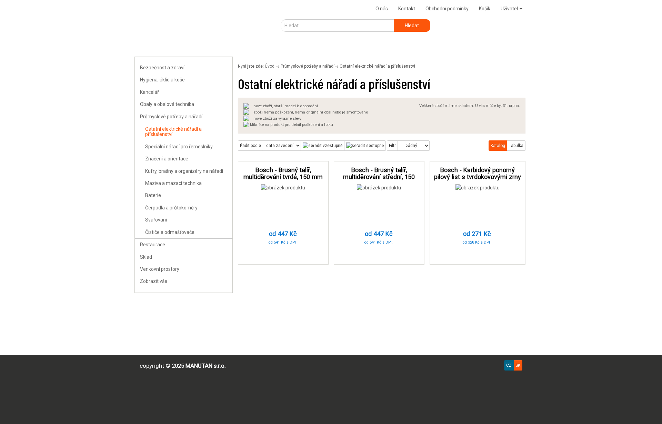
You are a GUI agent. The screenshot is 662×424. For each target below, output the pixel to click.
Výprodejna (150, 8)
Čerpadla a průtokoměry (171, 207)
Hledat (412, 25)
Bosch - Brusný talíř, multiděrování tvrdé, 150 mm (283, 173)
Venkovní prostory (159, 269)
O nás (381, 8)
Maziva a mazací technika (173, 183)
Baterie (153, 195)
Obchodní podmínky (447, 8)
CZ (509, 365)
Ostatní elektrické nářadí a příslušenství (173, 131)
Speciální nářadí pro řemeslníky (179, 146)
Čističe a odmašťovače (169, 232)
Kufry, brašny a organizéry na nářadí (184, 171)
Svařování (156, 220)
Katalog (498, 145)
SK (517, 365)
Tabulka (516, 145)
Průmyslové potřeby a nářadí (171, 116)
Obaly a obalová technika (167, 104)
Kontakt (406, 8)
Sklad (146, 257)
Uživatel (510, 8)
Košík (484, 8)
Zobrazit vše (153, 281)
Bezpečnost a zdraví (162, 67)
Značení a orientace (166, 158)
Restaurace (152, 244)
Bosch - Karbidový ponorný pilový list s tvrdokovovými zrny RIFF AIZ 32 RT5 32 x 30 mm (477, 176)
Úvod (269, 66)
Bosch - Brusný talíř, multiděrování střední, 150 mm (379, 176)
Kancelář (149, 92)
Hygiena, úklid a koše (162, 79)
